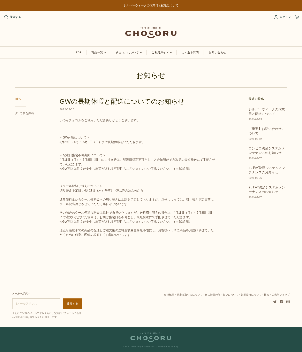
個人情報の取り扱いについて (221, 294)
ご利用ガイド (160, 52)
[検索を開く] (6, 17)
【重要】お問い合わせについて (267, 131)
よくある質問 (190, 52)
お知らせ (151, 75)
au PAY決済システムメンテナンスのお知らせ (267, 170)
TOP (79, 52)
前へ (18, 98)
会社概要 (169, 294)
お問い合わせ (217, 52)
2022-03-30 (67, 109)
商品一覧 (97, 52)
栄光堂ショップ (281, 294)
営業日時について (251, 294)
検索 (266, 294)
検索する (15, 16)
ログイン (285, 16)
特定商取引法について (190, 294)
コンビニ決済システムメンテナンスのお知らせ (267, 150)
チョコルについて (127, 52)
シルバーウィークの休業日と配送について (267, 111)
